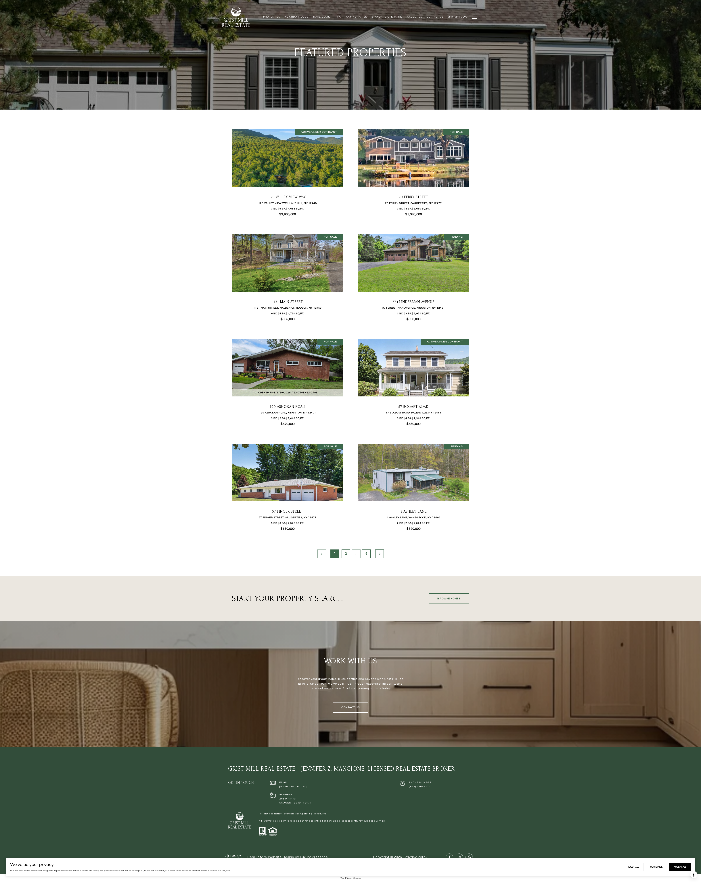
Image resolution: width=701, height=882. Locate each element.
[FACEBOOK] (449, 857)
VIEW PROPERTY (287, 174)
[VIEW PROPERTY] (287, 171)
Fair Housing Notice (270, 814)
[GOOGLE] (469, 857)
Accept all (680, 867)
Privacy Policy (416, 857)
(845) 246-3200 (419, 786)
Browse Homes (448, 598)
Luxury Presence (314, 857)
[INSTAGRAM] (459, 857)
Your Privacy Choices (350, 878)
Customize (656, 867)
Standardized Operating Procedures (305, 814)
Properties (271, 17)
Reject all (633, 867)
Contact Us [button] (350, 707)
